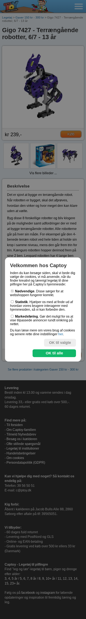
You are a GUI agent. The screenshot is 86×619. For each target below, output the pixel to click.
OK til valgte (60, 343)
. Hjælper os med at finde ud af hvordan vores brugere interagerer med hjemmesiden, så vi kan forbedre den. (41, 305)
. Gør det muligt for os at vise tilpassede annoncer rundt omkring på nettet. (41, 320)
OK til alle (54, 353)
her (60, 334)
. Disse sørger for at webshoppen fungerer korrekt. (36, 293)
